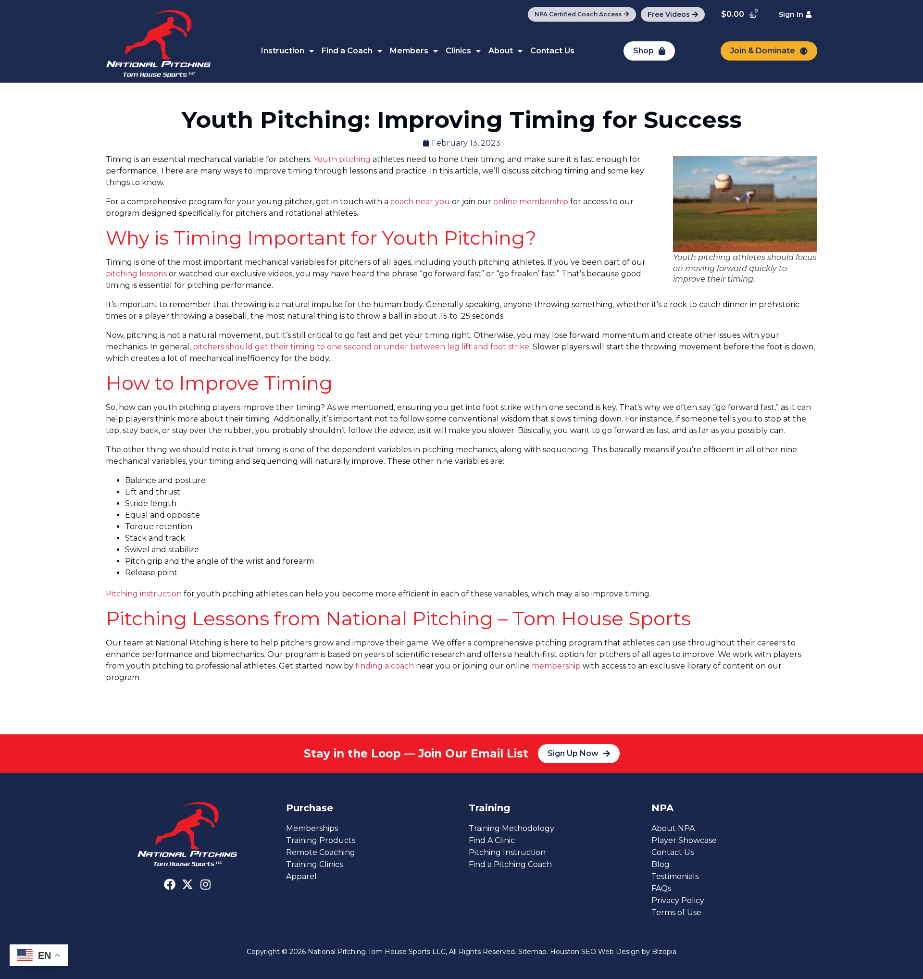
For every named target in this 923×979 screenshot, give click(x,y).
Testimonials (674, 876)
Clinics (458, 50)
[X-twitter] (187, 884)
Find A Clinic (492, 840)
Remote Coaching (320, 852)
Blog (660, 864)
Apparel (301, 876)
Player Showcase (684, 840)
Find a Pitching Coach (510, 864)
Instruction (282, 50)
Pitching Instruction (507, 852)
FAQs (661, 888)
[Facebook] (169, 884)
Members (409, 50)
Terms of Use (676, 912)
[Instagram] (205, 884)
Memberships (312, 828)
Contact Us (552, 50)
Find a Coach (347, 50)
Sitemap (532, 951)
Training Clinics (314, 864)
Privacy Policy (677, 900)
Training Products (320, 840)
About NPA (673, 828)
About (500, 50)
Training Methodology (511, 828)
